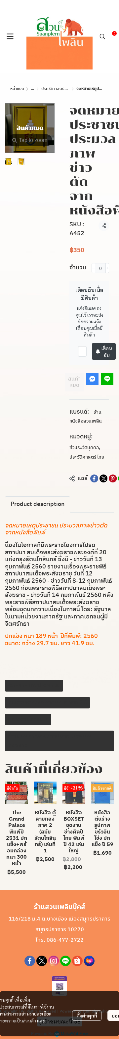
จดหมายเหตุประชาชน (34, 686)
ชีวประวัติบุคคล (84, 447)
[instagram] (53, 961)
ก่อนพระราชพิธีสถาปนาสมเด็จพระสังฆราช (50, 740)
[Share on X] (103, 478)
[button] (102, 36)
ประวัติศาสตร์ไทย (56, 89)
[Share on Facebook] (94, 478)
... (32, 89)
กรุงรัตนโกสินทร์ (28, 719)
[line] (65, 961)
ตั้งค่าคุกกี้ (86, 1015)
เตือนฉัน (106, 351)
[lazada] (89, 961)
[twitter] (41, 961)
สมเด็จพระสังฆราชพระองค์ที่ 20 (47, 702)
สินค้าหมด (74, 382)
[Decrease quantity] (93, 268)
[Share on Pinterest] (113, 478)
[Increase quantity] (107, 268)
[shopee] (77, 961)
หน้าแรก (17, 89)
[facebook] (29, 961)
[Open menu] (10, 36)
